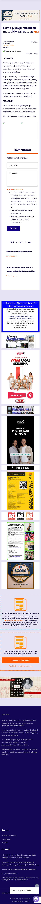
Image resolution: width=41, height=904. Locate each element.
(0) (37, 32)
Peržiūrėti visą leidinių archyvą (20, 666)
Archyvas (4, 842)
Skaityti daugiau (10, 256)
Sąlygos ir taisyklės (7, 893)
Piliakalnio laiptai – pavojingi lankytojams (19, 251)
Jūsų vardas (13, 165)
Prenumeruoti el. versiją (20, 660)
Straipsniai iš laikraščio (8, 835)
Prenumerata (6, 839)
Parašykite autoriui (8, 45)
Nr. (34, 42)
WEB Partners (24, 901)
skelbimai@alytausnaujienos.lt (14, 620)
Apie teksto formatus (15, 189)
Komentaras (13, 173)
